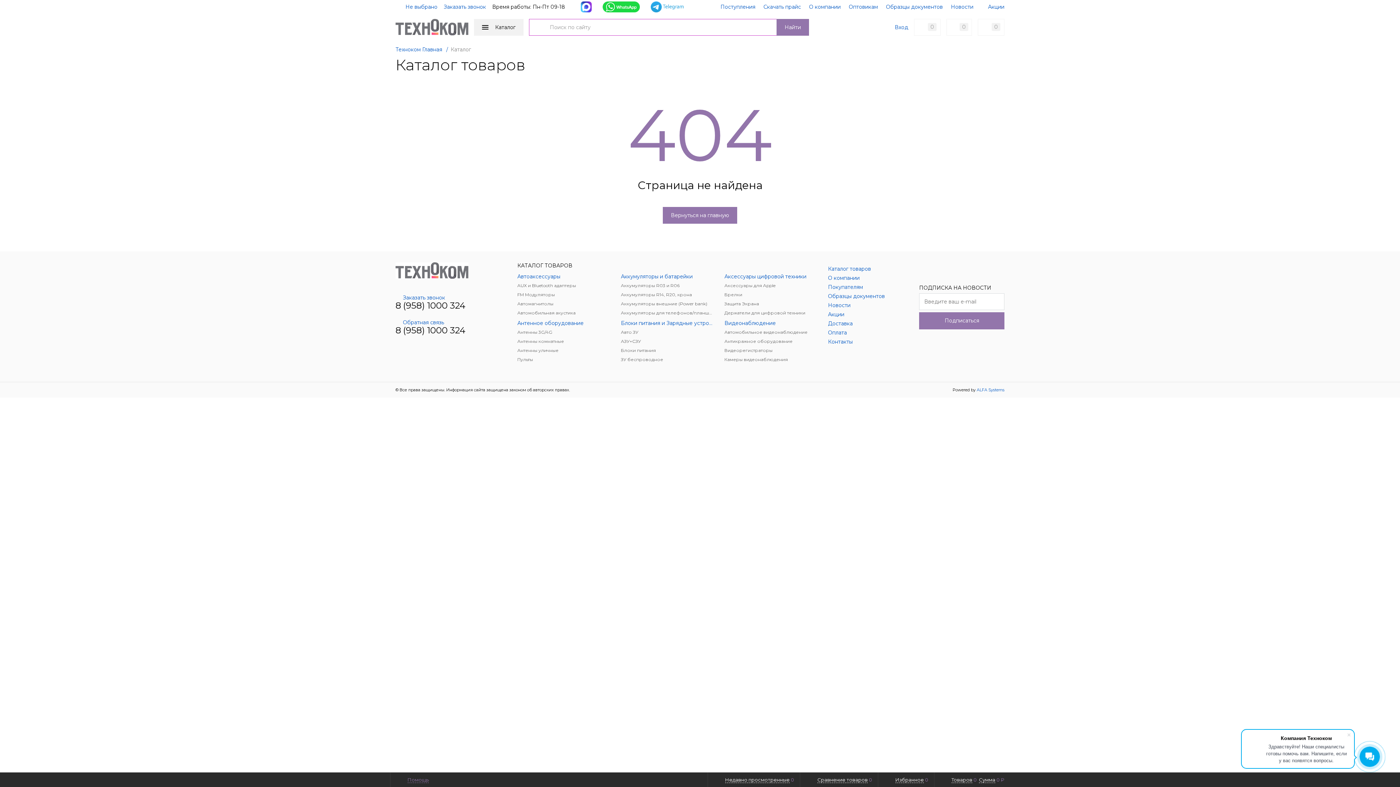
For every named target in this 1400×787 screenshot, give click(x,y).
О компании (825, 7)
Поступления (737, 7)
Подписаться (962, 320)
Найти (793, 27)
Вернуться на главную (700, 215)
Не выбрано (421, 7)
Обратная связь (423, 322)
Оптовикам (863, 7)
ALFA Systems (990, 389)
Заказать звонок (465, 7)
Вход (901, 27)
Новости (962, 7)
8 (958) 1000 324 (431, 305)
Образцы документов (914, 7)
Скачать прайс (782, 7)
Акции (996, 7)
